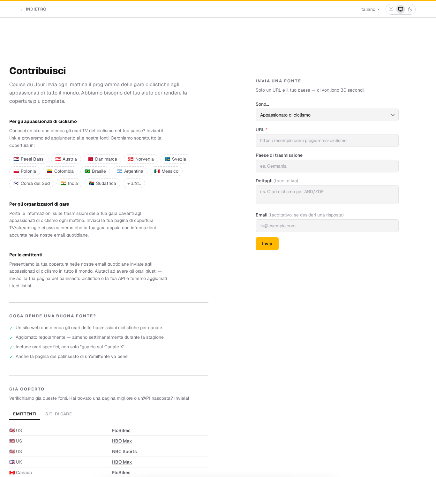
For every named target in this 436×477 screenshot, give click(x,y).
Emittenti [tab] (24, 414)
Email (300, 215)
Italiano (367, 9)
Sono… (262, 104)
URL (261, 129)
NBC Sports (124, 451)
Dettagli (277, 181)
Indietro (33, 9)
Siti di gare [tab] (58, 414)
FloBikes (121, 430)
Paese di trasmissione (279, 155)
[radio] (391, 9)
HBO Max (122, 441)
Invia (267, 243)
